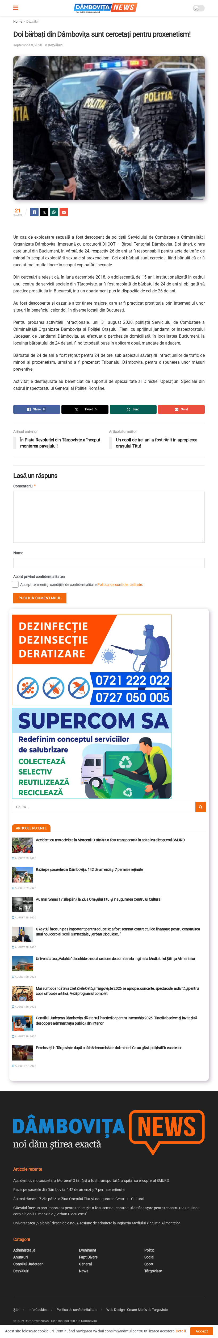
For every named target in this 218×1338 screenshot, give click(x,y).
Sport (148, 1264)
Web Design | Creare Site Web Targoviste (137, 1310)
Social (149, 1257)
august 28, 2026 (25, 917)
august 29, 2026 (25, 858)
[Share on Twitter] (44, 212)
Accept (202, 1331)
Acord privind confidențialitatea (39, 576)
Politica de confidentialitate (119, 584)
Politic (149, 1250)
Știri (16, 1310)
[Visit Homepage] (105, 8)
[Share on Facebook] (34, 212)
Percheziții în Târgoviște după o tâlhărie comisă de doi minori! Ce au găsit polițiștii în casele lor (109, 1048)
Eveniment (87, 1250)
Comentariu (24, 485)
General (85, 1264)
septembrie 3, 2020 (27, 45)
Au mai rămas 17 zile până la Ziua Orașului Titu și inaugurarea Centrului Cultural (98, 899)
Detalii (181, 1331)
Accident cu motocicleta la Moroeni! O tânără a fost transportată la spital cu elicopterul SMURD (110, 840)
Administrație (24, 1250)
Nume (18, 553)
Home (17, 21)
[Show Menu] (15, 8)
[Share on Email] (64, 212)
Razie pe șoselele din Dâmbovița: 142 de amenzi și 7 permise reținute (89, 869)
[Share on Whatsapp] (54, 212)
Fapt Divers (88, 1257)
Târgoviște (153, 1271)
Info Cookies (38, 1310)
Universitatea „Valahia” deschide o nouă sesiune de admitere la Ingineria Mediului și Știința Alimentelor (115, 958)
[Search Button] (200, 807)
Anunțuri (20, 1257)
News (83, 1271)
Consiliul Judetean (28, 1264)
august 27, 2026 (25, 1065)
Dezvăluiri (33, 21)
